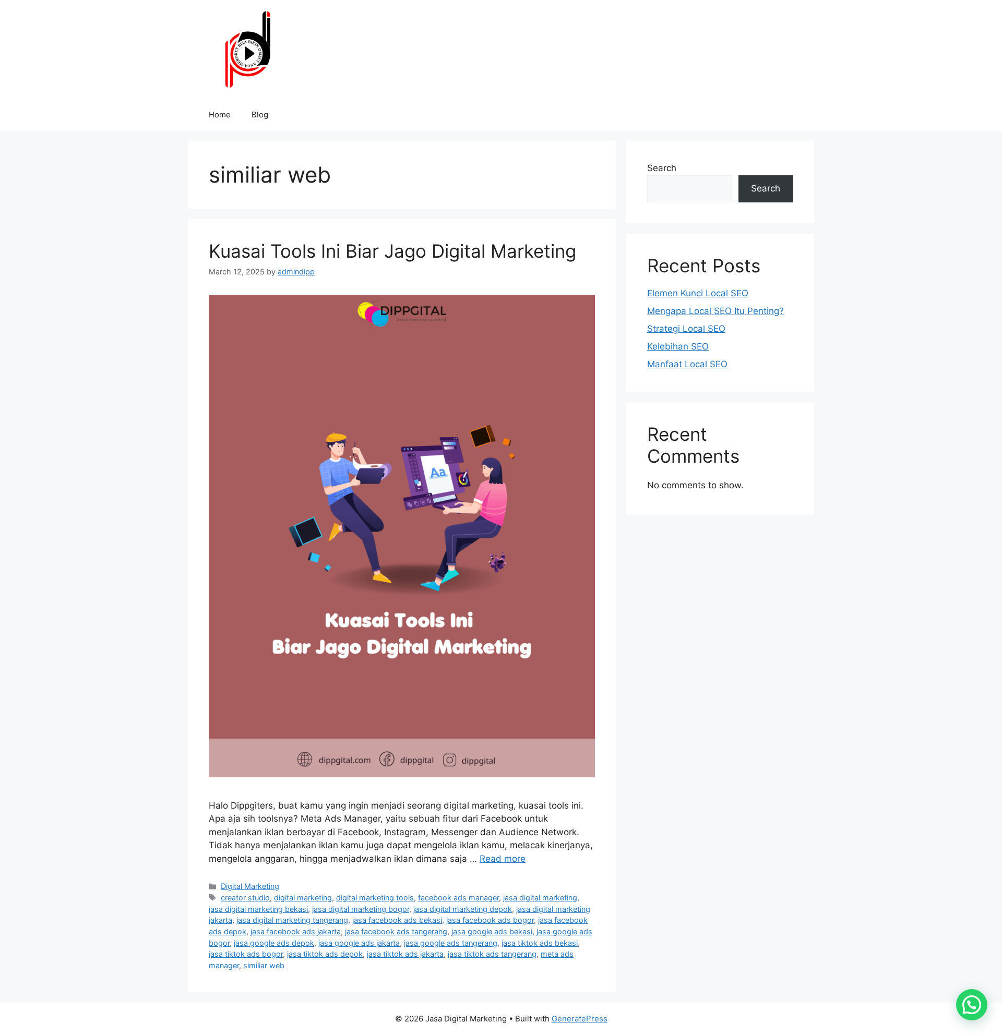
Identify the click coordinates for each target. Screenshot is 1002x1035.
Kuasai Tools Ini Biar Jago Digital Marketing (392, 251)
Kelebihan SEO (678, 346)
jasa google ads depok (274, 942)
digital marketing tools (375, 897)
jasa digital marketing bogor (360, 909)
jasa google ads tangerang (450, 942)
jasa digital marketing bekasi (258, 909)
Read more (503, 858)
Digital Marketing (250, 886)
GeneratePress (579, 1019)
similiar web (263, 965)
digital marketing (303, 897)
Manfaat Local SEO (687, 364)
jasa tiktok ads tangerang (492, 953)
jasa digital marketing (540, 897)
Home (220, 114)
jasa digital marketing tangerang (292, 920)
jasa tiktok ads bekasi (540, 942)
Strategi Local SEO (686, 328)
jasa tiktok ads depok (325, 953)
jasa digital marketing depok (462, 909)
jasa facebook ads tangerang (396, 931)
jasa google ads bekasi (491, 931)
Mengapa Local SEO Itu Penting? (715, 311)
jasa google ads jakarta (359, 942)
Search (661, 168)
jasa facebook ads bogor (490, 920)
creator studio (245, 897)
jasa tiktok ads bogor (246, 953)
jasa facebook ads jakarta (295, 931)
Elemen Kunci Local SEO (697, 293)
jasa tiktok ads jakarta (405, 953)
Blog (260, 114)
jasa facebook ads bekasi (397, 920)
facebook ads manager (458, 897)
